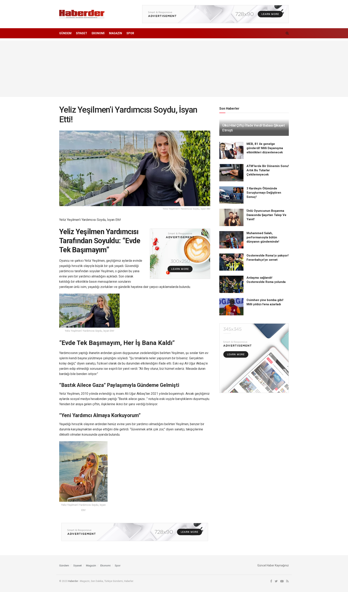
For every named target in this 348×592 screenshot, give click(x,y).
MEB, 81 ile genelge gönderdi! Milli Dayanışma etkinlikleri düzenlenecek (264, 148)
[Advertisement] (174, 69)
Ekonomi (98, 33)
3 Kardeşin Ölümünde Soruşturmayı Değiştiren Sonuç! (263, 193)
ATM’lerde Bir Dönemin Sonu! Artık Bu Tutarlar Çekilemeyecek (267, 170)
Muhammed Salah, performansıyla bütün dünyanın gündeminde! (262, 237)
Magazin (115, 33)
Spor (130, 33)
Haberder (73, 581)
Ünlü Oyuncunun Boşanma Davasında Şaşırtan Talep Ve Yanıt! (266, 215)
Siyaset (81, 33)
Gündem (65, 33)
